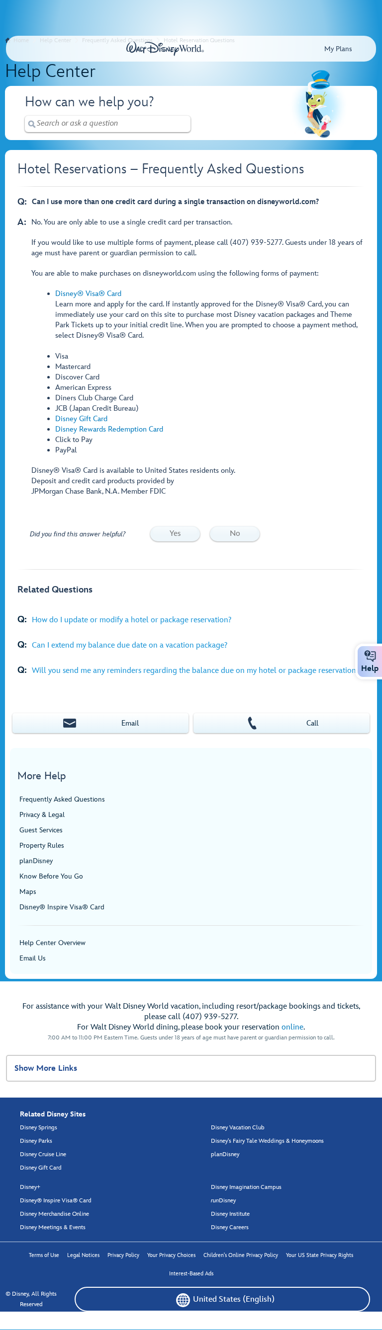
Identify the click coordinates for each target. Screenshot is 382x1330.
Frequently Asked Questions (62, 799)
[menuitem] (183, 1300)
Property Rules (41, 845)
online (292, 1027)
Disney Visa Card (88, 293)
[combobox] (108, 123)
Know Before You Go (51, 876)
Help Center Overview (52, 943)
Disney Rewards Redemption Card (109, 429)
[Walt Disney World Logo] (165, 49)
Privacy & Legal (42, 815)
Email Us (32, 958)
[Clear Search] (184, 124)
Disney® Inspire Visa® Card (61, 907)
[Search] (32, 124)
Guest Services (41, 830)
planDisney (36, 861)
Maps (27, 891)
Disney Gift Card (81, 419)
